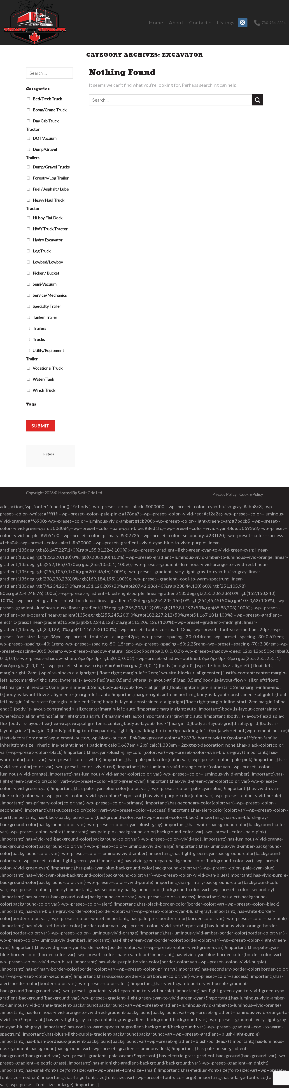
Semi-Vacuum (44, 284)
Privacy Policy (224, 494)
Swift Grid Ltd (89, 492)
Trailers (39, 328)
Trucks (38, 339)
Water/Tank (43, 379)
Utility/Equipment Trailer (45, 354)
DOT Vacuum (44, 138)
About (176, 22)
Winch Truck (43, 390)
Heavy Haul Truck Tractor (45, 204)
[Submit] (257, 99)
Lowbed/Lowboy (47, 261)
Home (156, 22)
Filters (48, 454)
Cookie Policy (251, 494)
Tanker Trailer (44, 317)
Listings (226, 22)
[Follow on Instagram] (242, 22)
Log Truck (41, 250)
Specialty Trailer (46, 306)
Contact (198, 22)
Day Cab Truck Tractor (42, 125)
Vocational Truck (47, 368)
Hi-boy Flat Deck (47, 217)
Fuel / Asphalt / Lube (50, 188)
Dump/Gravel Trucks (51, 166)
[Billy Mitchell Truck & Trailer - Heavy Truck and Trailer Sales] (37, 22)
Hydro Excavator (47, 239)
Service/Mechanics (49, 295)
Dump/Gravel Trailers (41, 153)
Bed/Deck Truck (47, 98)
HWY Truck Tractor (50, 228)
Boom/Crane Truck (49, 109)
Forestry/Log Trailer (50, 177)
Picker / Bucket (45, 272)
